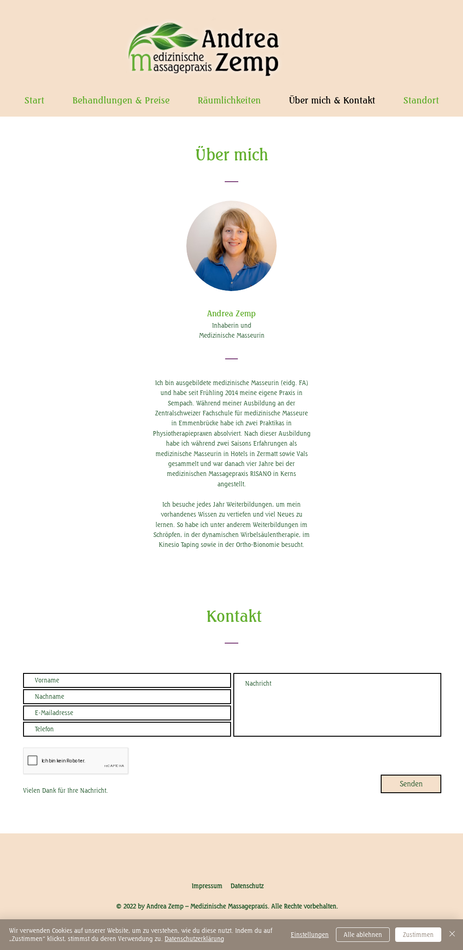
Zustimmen (418, 934)
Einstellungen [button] (310, 934)
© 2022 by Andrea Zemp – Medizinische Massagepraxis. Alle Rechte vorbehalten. (227, 906)
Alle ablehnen (363, 934)
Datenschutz (247, 885)
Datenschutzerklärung (194, 938)
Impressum (211, 885)
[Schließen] (452, 934)
